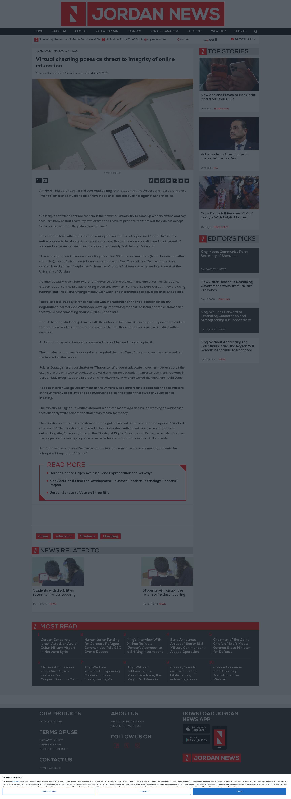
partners (15, 781)
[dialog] (145, 786)
